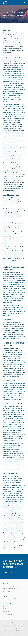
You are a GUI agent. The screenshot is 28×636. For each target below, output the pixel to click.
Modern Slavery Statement (15, 634)
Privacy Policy (6, 611)
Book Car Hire (6, 591)
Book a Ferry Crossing (8, 586)
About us (5, 606)
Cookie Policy (6, 609)
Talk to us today (8, 572)
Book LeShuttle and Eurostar (10, 588)
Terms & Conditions (8, 614)
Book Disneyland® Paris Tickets (11, 598)
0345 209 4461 (11, 567)
